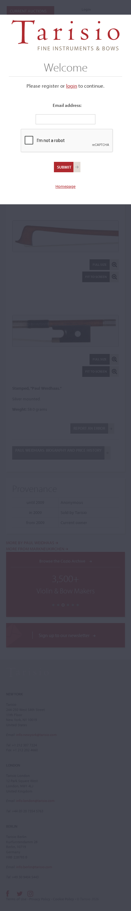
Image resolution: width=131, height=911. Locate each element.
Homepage (65, 186)
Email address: (67, 105)
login (71, 85)
